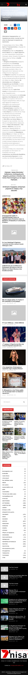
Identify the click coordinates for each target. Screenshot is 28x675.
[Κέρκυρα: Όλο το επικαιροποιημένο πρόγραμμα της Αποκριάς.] (4, 591)
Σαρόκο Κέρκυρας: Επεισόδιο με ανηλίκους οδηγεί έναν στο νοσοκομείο (17, 610)
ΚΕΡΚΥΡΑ (4, 521)
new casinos (5, 485)
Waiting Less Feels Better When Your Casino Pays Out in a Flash (18, 576)
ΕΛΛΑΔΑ (4, 510)
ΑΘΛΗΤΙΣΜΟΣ (6, 501)
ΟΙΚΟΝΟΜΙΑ (5, 535)
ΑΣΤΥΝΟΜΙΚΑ (5, 503)
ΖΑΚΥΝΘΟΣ (5, 514)
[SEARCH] (24, 402)
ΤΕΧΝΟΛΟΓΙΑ (5, 553)
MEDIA (4, 482)
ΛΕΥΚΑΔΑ (4, 530)
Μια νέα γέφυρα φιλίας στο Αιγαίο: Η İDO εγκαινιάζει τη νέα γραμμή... (12, 300)
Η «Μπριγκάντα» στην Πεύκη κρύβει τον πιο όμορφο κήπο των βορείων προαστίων (12, 391)
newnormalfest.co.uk (7, 487)
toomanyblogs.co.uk (7, 496)
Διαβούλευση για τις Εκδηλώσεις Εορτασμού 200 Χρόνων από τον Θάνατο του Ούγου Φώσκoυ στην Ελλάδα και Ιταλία (12, 268)
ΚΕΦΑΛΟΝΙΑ (5, 523)
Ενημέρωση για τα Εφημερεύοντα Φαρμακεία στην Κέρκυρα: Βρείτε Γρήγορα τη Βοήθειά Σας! (18, 601)
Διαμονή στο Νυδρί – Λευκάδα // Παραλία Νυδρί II (19, 438)
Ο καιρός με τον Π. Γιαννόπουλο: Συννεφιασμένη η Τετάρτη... (7, 423)
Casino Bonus (5, 476)
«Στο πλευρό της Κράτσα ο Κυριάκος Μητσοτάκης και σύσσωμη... (7, 438)
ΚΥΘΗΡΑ (4, 528)
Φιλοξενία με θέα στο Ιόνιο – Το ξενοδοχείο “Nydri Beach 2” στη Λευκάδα (17, 618)
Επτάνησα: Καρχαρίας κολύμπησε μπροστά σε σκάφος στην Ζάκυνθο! (14, 188)
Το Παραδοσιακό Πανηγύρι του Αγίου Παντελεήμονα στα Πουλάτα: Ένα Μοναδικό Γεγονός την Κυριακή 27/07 (18, 628)
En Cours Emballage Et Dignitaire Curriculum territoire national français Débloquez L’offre (12, 244)
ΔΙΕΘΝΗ (4, 507)
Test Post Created (13, 567)
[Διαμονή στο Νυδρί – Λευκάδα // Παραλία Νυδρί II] (20, 431)
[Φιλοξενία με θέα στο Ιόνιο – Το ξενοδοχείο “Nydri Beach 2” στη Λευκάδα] (20, 446)
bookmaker (5, 473)
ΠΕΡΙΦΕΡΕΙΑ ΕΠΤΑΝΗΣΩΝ (9, 541)
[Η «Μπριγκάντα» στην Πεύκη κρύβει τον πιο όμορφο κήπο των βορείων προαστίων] (14, 380)
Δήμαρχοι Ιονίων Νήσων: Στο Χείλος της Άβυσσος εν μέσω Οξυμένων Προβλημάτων (16, 638)
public (3, 489)
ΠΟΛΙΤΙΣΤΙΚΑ (5, 546)
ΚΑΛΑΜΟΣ (5, 519)
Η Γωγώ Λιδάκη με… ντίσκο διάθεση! (13, 323)
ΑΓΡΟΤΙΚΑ (5, 498)
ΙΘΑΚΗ (4, 516)
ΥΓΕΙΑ (3, 557)
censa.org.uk (5, 478)
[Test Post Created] (4, 569)
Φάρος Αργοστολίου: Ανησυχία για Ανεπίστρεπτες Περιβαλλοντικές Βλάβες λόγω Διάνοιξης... (7, 455)
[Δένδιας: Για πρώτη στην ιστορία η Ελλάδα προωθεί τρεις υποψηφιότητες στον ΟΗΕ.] (20, 416)
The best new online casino (9, 494)
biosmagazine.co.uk (7, 471)
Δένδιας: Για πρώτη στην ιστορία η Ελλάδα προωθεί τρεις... (19, 423)
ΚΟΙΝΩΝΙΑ (5, 526)
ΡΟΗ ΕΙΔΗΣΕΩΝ (6, 548)
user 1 (5, 303)
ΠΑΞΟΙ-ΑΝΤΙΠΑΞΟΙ (7, 537)
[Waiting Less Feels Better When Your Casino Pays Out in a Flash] (4, 577)
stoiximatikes (5, 491)
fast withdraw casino (7, 480)
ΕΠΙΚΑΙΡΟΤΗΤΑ (6, 512)
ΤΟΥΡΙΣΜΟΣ (5, 555)
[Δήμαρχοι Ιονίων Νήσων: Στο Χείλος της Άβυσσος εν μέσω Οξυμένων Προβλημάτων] (4, 638)
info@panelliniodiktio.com (17, 665)
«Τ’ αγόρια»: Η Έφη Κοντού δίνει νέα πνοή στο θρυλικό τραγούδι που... (13, 344)
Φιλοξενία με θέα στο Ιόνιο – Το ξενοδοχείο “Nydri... (20, 453)
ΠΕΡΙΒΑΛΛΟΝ (5, 539)
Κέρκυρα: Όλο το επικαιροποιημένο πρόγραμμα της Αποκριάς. (17, 591)
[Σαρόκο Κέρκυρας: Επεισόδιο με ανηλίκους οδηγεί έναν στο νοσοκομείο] (4, 610)
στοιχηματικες (6, 550)
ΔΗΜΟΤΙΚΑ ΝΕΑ (6, 505)
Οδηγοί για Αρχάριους (8, 532)
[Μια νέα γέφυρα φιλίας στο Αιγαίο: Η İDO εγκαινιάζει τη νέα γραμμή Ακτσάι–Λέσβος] (14, 290)
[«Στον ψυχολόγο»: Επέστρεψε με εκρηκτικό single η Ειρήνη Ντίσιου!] (14, 357)
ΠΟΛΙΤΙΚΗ (4, 544)
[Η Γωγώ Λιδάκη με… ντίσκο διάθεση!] (14, 313)
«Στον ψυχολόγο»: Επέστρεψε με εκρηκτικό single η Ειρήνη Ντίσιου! (12, 367)
